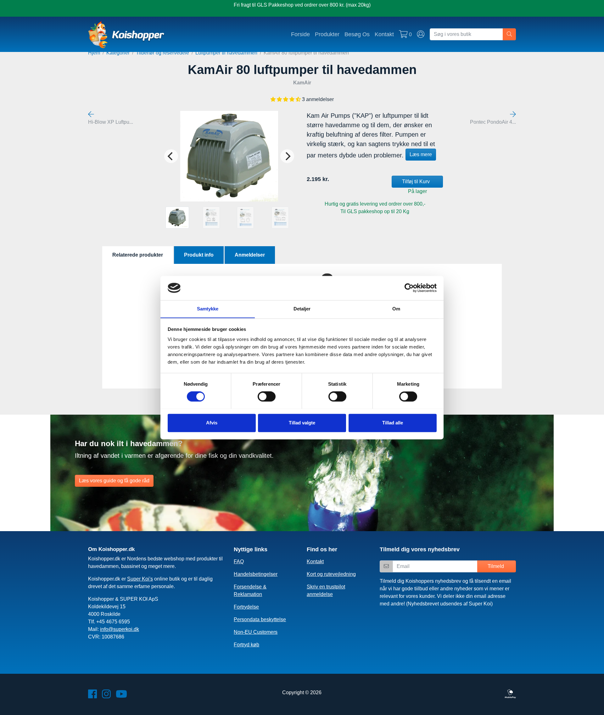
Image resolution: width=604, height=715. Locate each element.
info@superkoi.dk (119, 629)
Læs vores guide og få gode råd (114, 480)
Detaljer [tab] (302, 308)
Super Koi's (140, 579)
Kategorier (118, 52)
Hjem (94, 52)
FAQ (239, 561)
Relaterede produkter (137, 255)
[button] (286, 99)
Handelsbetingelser (255, 574)
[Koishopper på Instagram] (106, 696)
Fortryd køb (246, 644)
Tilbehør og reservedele (162, 52)
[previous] (171, 156)
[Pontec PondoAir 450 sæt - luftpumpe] (513, 114)
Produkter (327, 34)
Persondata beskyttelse (260, 619)
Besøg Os (357, 34)
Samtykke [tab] (208, 308)
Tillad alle (392, 422)
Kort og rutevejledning (331, 574)
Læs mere (421, 154)
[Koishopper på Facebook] (92, 696)
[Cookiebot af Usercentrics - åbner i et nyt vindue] (409, 287)
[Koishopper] (126, 34)
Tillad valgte (302, 422)
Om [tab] (396, 308)
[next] (287, 156)
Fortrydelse (246, 607)
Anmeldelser (250, 255)
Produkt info (199, 255)
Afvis (211, 422)
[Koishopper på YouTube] (121, 696)
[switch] (267, 396)
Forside (300, 34)
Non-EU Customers (255, 632)
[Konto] (420, 34)
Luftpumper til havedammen (226, 52)
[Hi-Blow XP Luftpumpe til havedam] (91, 114)
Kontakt (384, 34)
